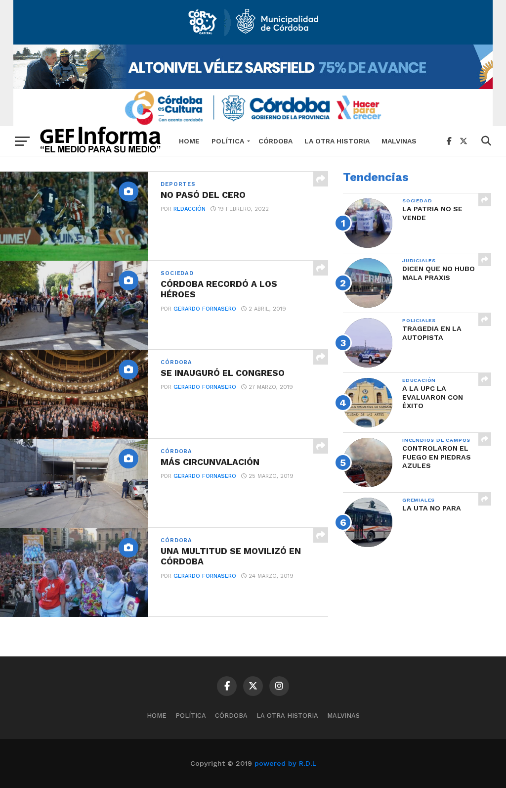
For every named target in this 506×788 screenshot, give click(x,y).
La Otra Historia (337, 141)
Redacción (189, 209)
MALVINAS (399, 141)
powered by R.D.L (285, 763)
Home (189, 141)
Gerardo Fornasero (204, 309)
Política (227, 141)
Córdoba (275, 141)
